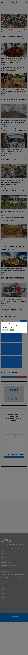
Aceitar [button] (12, 329)
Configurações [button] (6, 329)
